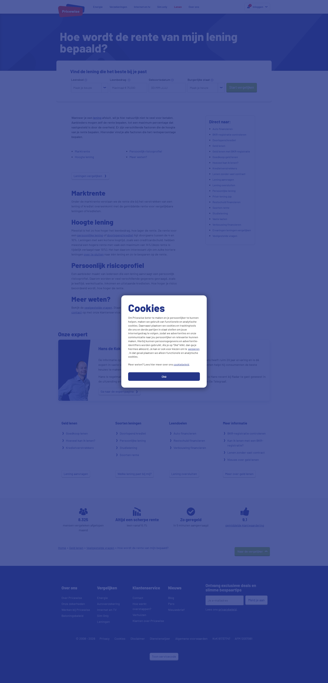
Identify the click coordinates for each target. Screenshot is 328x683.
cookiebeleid (181, 364)
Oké (164, 376)
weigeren (194, 348)
